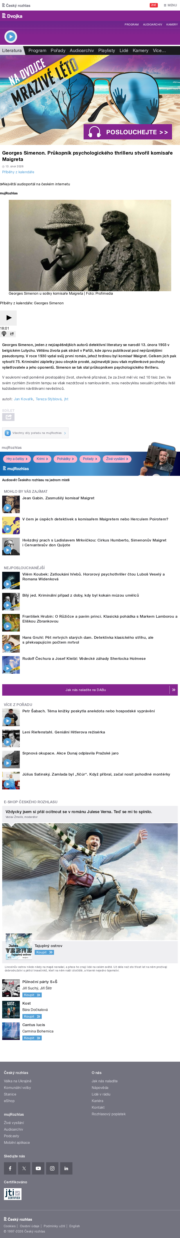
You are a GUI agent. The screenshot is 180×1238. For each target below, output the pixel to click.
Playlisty (106, 50)
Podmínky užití (54, 1226)
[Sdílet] (12, 334)
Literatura (12, 50)
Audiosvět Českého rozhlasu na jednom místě (36, 480)
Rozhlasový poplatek (109, 1114)
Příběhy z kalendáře (18, 172)
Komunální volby (17, 1088)
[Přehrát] (8, 318)
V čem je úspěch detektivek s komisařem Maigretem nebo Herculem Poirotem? (95, 519)
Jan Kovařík (23, 399)
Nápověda (100, 1088)
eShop (9, 1101)
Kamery (172, 24)
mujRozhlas (12, 448)
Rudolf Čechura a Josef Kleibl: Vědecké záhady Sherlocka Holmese (84, 658)
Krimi (41, 459)
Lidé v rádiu (101, 1094)
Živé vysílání (115, 459)
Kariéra (97, 1101)
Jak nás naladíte (105, 1081)
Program (132, 24)
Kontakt (98, 1107)
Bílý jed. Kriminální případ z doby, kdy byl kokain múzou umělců (80, 595)
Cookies (10, 1226)
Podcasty (11, 1136)
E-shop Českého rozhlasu (31, 802)
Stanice (10, 1094)
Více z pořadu (18, 705)
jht (66, 399)
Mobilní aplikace (17, 1143)
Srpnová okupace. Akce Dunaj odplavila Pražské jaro (70, 753)
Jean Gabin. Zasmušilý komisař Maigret (58, 498)
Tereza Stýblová (48, 399)
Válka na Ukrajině (17, 1081)
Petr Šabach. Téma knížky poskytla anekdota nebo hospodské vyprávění (88, 711)
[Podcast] (4, 334)
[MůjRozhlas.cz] (9, 194)
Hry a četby (15, 459)
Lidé (124, 50)
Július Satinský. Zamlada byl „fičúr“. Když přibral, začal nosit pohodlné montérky (96, 774)
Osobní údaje (30, 1226)
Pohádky (63, 459)
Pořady (58, 50)
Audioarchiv (152, 24)
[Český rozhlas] (16, 5)
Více (159, 50)
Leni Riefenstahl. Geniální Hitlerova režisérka (63, 732)
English (74, 1226)
